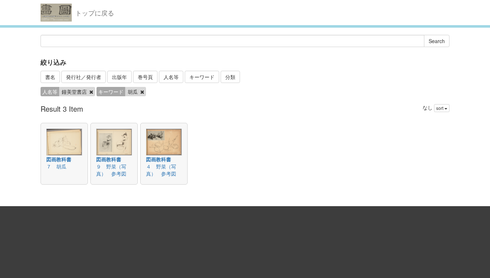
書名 (50, 76)
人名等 (171, 76)
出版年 (119, 76)
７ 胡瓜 (56, 166)
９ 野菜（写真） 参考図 (111, 170)
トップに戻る (94, 12)
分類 (230, 76)
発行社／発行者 (83, 76)
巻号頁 (145, 76)
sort (440, 108)
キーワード (202, 76)
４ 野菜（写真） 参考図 (161, 170)
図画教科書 (58, 159)
